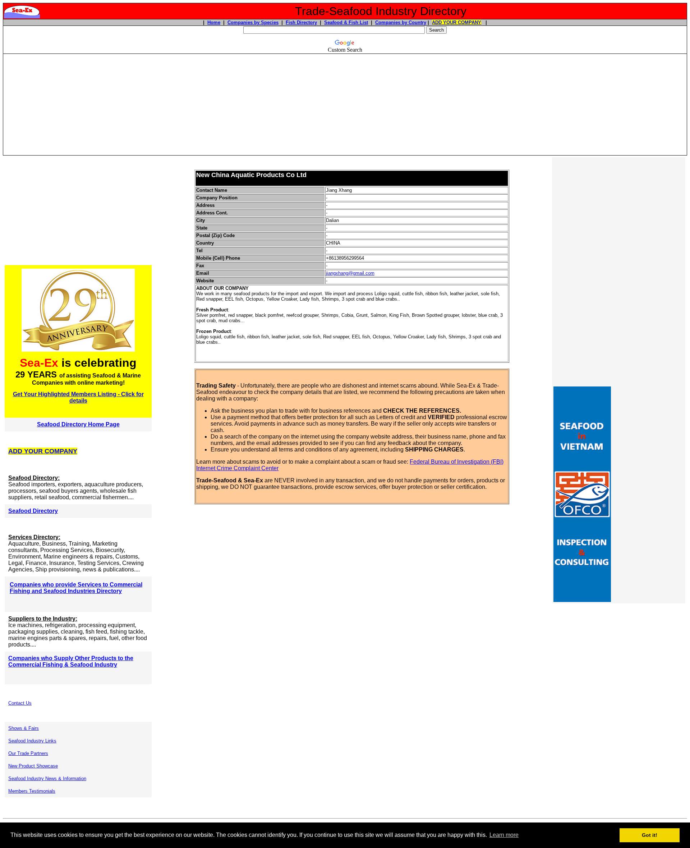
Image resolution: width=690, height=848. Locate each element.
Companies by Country (400, 22)
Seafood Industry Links (32, 740)
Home (213, 22)
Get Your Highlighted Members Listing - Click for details (78, 397)
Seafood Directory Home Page (78, 424)
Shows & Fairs (23, 728)
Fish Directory (301, 22)
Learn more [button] (504, 835)
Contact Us (20, 703)
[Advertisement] (345, 104)
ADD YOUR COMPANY (456, 22)
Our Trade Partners (28, 753)
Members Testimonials (31, 791)
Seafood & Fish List (346, 22)
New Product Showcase (33, 766)
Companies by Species (253, 22)
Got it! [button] (649, 835)
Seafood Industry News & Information (47, 778)
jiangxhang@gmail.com (350, 273)
